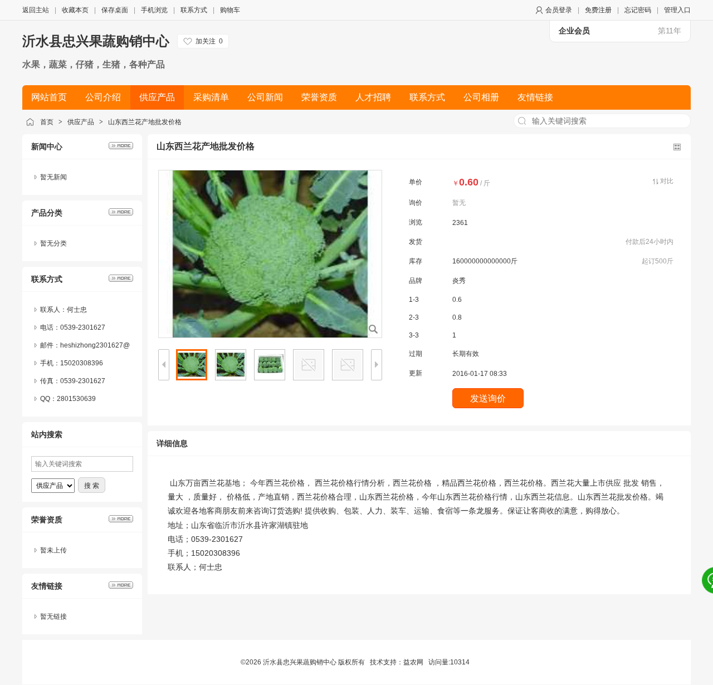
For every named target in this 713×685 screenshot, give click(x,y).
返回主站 (35, 10)
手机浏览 (154, 10)
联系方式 (193, 10)
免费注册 (598, 10)
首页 (46, 122)
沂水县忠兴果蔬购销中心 (95, 40)
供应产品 (80, 122)
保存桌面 (114, 10)
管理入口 (677, 10)
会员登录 (558, 10)
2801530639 (76, 399)
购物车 (230, 10)
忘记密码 (637, 10)
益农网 (413, 662)
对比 (666, 181)
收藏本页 (75, 10)
